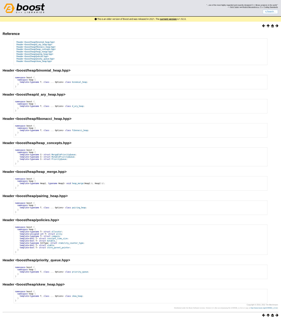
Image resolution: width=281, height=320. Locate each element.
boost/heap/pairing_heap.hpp (41, 196)
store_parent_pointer (58, 248)
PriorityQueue (59, 159)
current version (168, 19)
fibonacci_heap (80, 130)
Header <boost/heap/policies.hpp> (32, 56)
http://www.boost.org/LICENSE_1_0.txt (264, 308)
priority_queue (80, 272)
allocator (57, 232)
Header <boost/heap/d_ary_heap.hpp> (34, 44)
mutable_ (51, 241)
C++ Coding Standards (269, 7)
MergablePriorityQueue (63, 154)
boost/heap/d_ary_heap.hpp (40, 94)
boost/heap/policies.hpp (37, 220)
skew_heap (77, 296)
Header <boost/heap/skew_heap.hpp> (34, 61)
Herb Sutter (234, 7)
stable (50, 245)
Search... (271, 12)
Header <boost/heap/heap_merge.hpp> (34, 51)
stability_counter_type (70, 243)
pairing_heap (79, 208)
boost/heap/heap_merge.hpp (41, 171)
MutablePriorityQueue (63, 157)
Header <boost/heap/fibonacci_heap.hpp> (36, 47)
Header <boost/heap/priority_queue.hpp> (35, 59)
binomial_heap (79, 82)
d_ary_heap (77, 106)
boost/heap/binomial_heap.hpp (42, 70)
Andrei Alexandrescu (251, 7)
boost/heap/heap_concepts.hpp (43, 143)
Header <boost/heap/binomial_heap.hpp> (35, 42)
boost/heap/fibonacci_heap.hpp (43, 118)
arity (59, 234)
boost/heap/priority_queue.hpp (42, 260)
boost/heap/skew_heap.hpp (40, 284)
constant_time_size (57, 238)
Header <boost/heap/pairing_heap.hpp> (34, 54)
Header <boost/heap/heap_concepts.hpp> (36, 49)
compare (56, 236)
